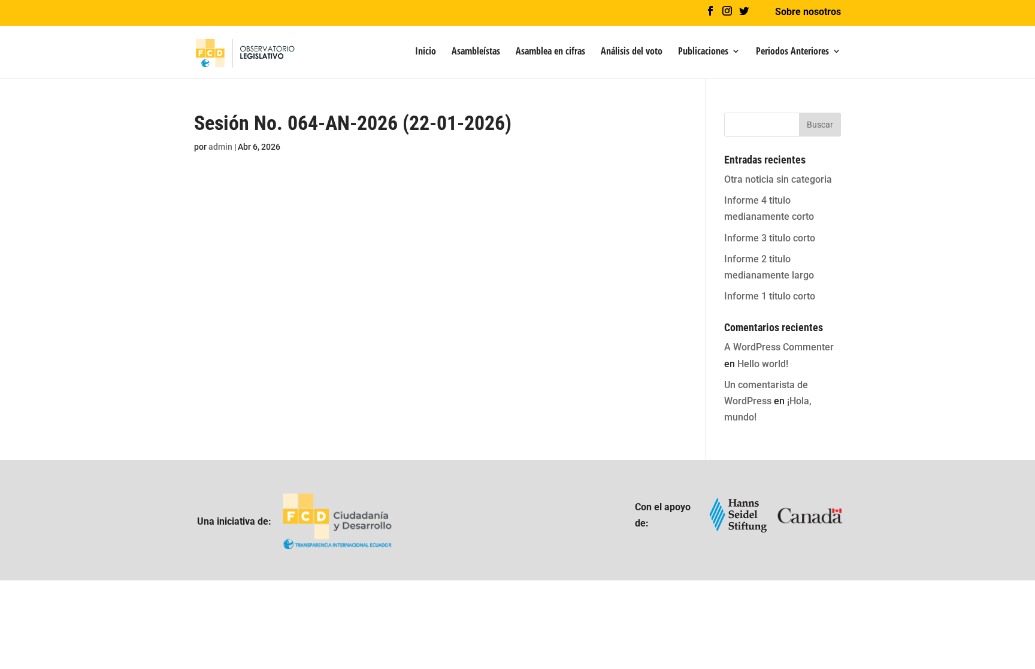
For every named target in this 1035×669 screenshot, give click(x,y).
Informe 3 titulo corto (769, 238)
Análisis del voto (631, 52)
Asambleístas (476, 52)
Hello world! (762, 364)
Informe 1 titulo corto (769, 296)
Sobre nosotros (808, 12)
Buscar (820, 124)
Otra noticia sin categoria (778, 179)
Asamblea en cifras (550, 52)
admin (220, 147)
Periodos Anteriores (792, 52)
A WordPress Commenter (779, 347)
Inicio (425, 52)
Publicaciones (703, 52)
